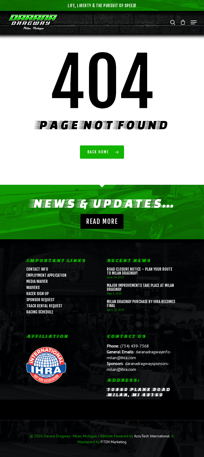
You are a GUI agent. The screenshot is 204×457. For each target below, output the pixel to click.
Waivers (33, 288)
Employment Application (46, 275)
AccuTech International (152, 436)
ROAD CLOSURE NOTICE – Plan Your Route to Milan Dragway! (139, 271)
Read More (102, 221)
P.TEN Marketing (113, 441)
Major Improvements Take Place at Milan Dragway (140, 287)
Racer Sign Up (37, 294)
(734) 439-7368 (134, 346)
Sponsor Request (40, 300)
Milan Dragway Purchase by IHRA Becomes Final (141, 304)
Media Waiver (37, 281)
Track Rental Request (44, 306)
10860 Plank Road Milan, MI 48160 (138, 392)
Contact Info (37, 269)
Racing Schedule (39, 312)
